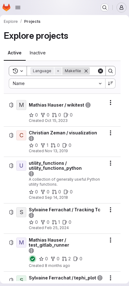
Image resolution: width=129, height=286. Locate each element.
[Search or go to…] (104, 7)
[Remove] (86, 71)
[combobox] (57, 83)
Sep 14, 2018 (56, 197)
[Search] (111, 71)
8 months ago (57, 265)
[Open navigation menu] (18, 8)
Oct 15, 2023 (56, 120)
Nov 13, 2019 (56, 150)
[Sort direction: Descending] (111, 83)
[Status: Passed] (32, 259)
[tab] (15, 53)
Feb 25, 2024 (57, 227)
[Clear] (100, 71)
